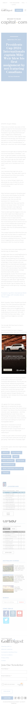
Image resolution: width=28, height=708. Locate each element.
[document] (14, 354)
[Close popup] (24, 337)
